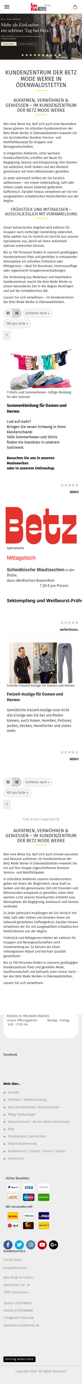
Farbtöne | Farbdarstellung (27, 1100)
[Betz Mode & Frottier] (41, 7)
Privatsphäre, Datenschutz (27, 1136)
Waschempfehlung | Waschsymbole (33, 1107)
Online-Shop (12, 1260)
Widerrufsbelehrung (22, 1144)
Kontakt (13, 1092)
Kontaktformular (15, 1268)
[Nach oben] (69, 1377)
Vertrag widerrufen (19, 1359)
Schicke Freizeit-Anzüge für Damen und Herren (40, 686)
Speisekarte (15, 548)
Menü (7, 7)
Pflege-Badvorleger (22, 1114)
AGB (11, 1129)
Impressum (16, 1158)
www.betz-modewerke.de (21, 1325)
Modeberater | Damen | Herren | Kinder (37, 1151)
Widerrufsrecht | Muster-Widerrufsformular (39, 1122)
